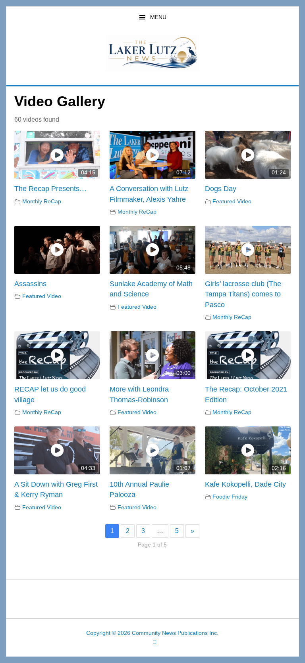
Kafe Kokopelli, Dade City (245, 484)
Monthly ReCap (41, 201)
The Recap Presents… (50, 189)
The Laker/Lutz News (152, 53)
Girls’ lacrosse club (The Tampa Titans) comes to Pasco (243, 294)
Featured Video (231, 201)
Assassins (30, 284)
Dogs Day (220, 189)
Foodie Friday (229, 496)
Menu (158, 17)
